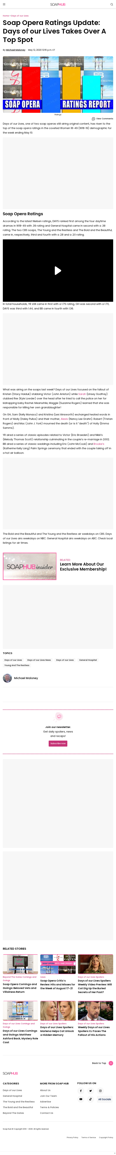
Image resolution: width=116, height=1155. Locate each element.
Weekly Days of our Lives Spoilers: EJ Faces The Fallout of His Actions (94, 1031)
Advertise (45, 1101)
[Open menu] (4, 4)
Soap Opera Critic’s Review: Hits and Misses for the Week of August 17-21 (57, 984)
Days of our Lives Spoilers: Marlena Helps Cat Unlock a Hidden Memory (57, 1031)
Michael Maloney (15, 50)
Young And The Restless (17, 665)
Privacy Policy (72, 1137)
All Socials (104, 1099)
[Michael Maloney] (8, 678)
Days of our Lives (13, 660)
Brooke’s (99, 444)
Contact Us (46, 1113)
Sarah (82, 394)
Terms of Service (88, 1137)
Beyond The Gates (13, 1113)
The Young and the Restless (19, 1101)
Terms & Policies (49, 1107)
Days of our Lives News (39, 660)
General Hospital (88, 660)
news (43, 977)
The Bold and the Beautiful (18, 1107)
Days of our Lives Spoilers (91, 977)
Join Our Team (48, 1096)
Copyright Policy (106, 1137)
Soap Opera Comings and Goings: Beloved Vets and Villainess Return (20, 988)
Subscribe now (58, 743)
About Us (45, 1090)
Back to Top (99, 1063)
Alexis (64, 419)
